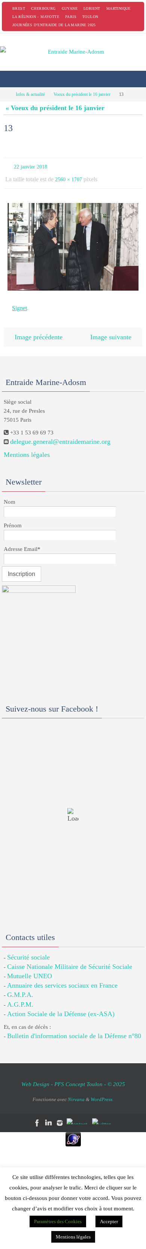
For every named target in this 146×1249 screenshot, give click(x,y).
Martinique (118, 8)
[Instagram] (60, 1115)
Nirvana (76, 1092)
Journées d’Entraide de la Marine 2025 (54, 25)
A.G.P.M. (20, 997)
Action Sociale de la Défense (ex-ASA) (61, 1006)
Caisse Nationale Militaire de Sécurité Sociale (69, 959)
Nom (9, 494)
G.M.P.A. (20, 987)
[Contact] (78, 1114)
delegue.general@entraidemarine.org (60, 434)
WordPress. (102, 1092)
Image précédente (39, 330)
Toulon (90, 17)
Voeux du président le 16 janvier (82, 94)
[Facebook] (37, 1115)
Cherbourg (43, 8)
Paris (70, 17)
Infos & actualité (30, 94)
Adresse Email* (22, 542)
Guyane (69, 8)
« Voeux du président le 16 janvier (55, 108)
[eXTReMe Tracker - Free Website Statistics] (73, 1132)
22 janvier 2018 (30, 166)
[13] (73, 243)
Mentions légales (27, 447)
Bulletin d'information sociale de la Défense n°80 (74, 1028)
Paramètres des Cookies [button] (58, 1221)
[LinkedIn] (49, 1115)
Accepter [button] (109, 1221)
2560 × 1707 (68, 177)
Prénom (13, 518)
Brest (18, 8)
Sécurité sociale (28, 950)
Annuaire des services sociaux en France (62, 978)
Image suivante (110, 330)
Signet (19, 303)
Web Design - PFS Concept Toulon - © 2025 (73, 1077)
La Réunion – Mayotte (35, 17)
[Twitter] (103, 1114)
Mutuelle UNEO (29, 968)
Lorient (91, 8)
